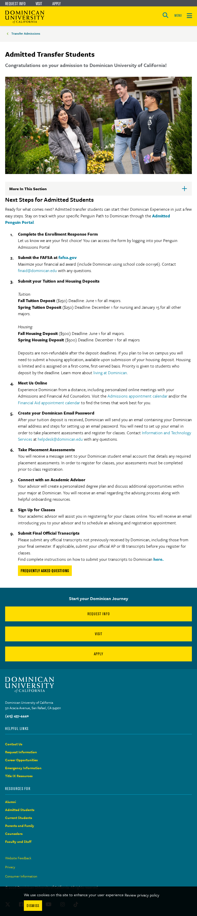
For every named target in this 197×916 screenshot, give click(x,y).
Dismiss (33, 905)
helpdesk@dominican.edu (60, 439)
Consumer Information (21, 876)
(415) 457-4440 (17, 715)
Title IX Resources (19, 775)
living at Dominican (110, 373)
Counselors (14, 833)
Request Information (21, 752)
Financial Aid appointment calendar (49, 403)
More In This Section (36, 191)
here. (158, 559)
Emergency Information (23, 767)
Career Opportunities (21, 760)
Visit (39, 3)
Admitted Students (19, 809)
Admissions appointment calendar (137, 396)
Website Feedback (18, 858)
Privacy (10, 867)
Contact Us (13, 744)
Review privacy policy (142, 895)
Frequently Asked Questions (45, 570)
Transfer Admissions (25, 33)
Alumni (10, 801)
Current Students (18, 817)
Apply (56, 3)
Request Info (15, 3)
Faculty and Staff (18, 841)
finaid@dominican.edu (37, 270)
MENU (178, 15)
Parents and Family (19, 825)
